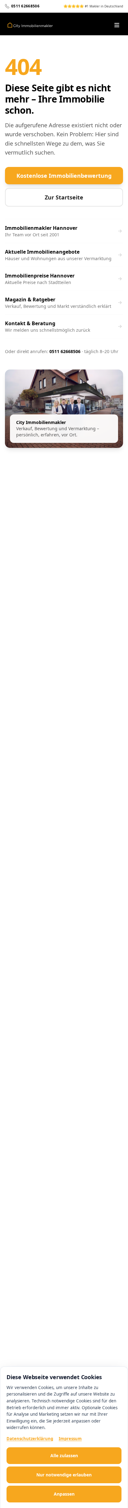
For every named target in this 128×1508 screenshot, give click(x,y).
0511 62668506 (64, 351)
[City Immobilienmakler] (30, 25)
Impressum (70, 1438)
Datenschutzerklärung (30, 1438)
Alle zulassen (64, 1455)
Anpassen (64, 1494)
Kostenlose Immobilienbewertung (64, 175)
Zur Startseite (64, 197)
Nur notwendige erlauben (64, 1475)
